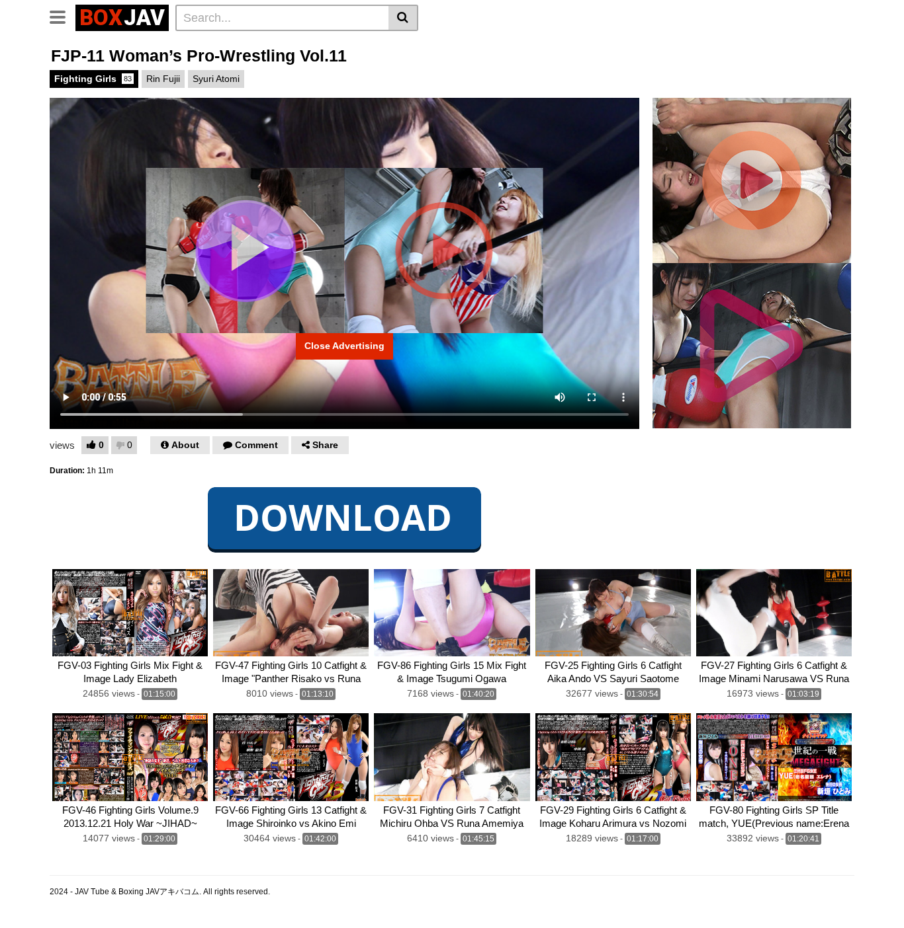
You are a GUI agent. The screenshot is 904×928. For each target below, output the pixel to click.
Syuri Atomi (216, 78)
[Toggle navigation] (62, 16)
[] (403, 18)
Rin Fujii (163, 78)
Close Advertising (344, 345)
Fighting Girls (93, 78)
